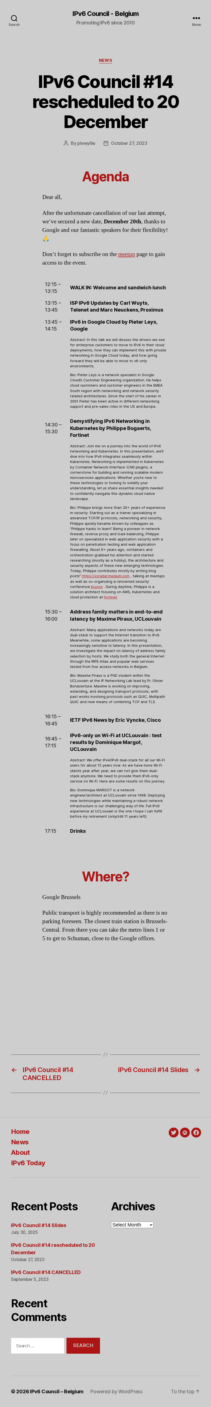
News (105, 60)
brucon (97, 586)
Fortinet (110, 597)
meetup (126, 254)
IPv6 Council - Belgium (105, 13)
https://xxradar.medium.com (105, 576)
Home (20, 1132)
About (20, 1152)
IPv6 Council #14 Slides (38, 1225)
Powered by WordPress (116, 1391)
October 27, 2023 (129, 143)
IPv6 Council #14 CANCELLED (46, 1272)
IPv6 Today (28, 1163)
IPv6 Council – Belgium (57, 1391)
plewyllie (86, 143)
